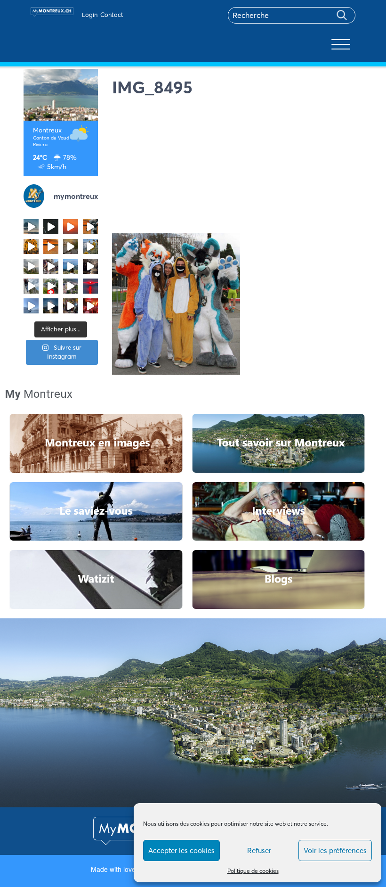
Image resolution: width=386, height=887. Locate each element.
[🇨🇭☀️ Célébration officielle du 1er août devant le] (50, 286)
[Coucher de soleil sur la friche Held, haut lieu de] (70, 246)
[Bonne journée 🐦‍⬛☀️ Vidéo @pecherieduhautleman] (31, 305)
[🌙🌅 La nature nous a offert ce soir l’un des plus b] (70, 226)
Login (89, 14)
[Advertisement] (237, 167)
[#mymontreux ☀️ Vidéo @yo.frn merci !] (70, 286)
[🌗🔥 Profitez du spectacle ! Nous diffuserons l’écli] (90, 226)
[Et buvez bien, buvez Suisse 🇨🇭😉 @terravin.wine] (70, 266)
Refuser (259, 850)
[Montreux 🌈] (90, 305)
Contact (111, 14)
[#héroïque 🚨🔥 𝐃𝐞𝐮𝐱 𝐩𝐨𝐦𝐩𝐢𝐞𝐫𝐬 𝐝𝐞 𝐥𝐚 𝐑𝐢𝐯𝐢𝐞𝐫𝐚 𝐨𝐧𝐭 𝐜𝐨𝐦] (31, 246)
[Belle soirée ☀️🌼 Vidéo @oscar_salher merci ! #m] (90, 246)
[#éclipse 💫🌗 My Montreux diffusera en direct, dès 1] (50, 246)
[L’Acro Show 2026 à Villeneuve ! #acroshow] (31, 226)
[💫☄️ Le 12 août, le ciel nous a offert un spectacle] (50, 226)
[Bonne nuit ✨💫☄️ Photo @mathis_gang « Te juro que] (50, 305)
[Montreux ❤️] (70, 305)
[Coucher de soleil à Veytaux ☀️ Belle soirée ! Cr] (90, 286)
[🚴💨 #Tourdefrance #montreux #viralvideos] (50, 266)
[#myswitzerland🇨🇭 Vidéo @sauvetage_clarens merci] (90, 266)
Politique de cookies (253, 870)
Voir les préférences (335, 850)
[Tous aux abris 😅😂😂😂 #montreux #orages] (31, 266)
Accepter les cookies (181, 850)
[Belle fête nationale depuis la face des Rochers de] (31, 286)
